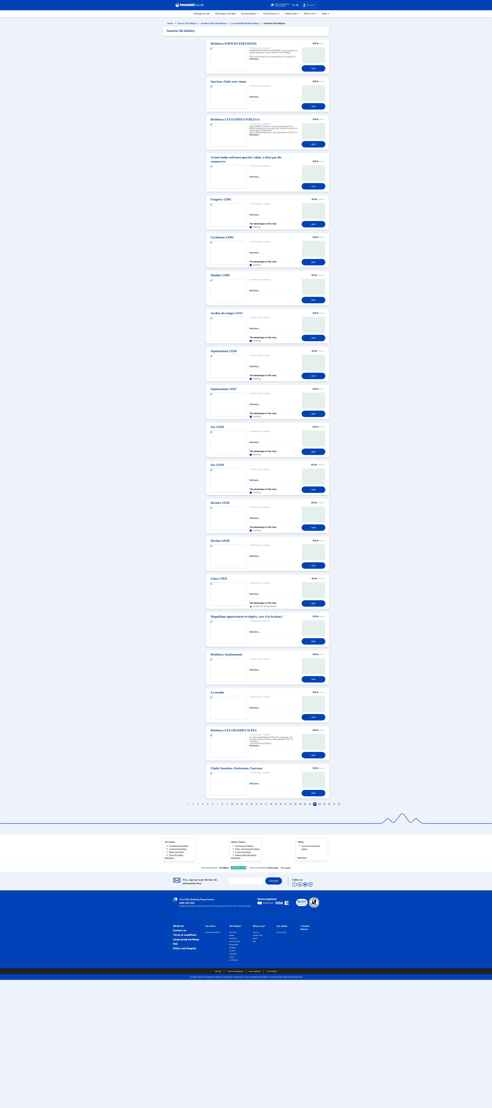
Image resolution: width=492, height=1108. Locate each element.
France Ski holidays (187, 23)
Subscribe (273, 881)
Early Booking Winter (212, 932)
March (255, 938)
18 (271, 804)
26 (310, 804)
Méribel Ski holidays (176, 852)
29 (324, 804)
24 (300, 804)
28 (320, 804)
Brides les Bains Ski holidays (245, 855)
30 (329, 804)
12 (242, 804)
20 (281, 804)
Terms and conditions (235, 971)
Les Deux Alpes (234, 941)
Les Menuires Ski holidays (178, 846)
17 (266, 804)
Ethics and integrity (184, 948)
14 (251, 804)
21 (285, 804)
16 (261, 804)
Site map (218, 971)
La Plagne (232, 948)
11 (237, 804)
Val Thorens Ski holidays (244, 846)
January (256, 932)
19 (276, 804)
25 (305, 804)
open (313, 68)
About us (178, 925)
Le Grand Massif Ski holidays (245, 23)
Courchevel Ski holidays (178, 849)
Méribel (231, 935)
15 (256, 804)
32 (339, 804)
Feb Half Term (258, 935)
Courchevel (233, 938)
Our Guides (282, 926)
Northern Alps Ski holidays (214, 23)
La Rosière (233, 954)
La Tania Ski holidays (243, 852)
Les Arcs (232, 951)
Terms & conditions (184, 934)
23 (295, 804)
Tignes (231, 957)
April (254, 941)
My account (310, 5)
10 (232, 804)
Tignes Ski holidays (176, 855)
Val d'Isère (233, 932)
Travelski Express (304, 927)
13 (247, 804)
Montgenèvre (233, 945)
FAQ (175, 943)
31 (334, 804)
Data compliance (255, 971)
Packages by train (202, 13)
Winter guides (281, 932)
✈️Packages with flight (225, 13)
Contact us (179, 930)
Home (170, 23)
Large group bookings (186, 939)
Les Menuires (233, 960)
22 (290, 804)
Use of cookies (272, 971)
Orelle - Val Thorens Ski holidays (247, 849)
